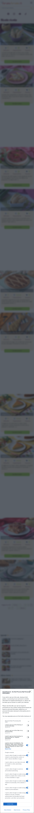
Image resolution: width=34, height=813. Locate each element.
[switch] (27, 725)
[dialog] (17, 751)
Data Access (17, 810)
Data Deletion (7, 810)
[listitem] (17, 721)
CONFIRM (10, 804)
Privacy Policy (26, 810)
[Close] (30, 692)
